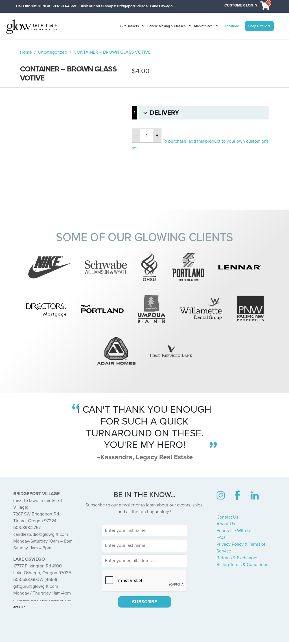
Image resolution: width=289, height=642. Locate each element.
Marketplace (203, 26)
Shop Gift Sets (259, 26)
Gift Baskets (129, 26)
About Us (225, 524)
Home (26, 52)
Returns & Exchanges (237, 558)
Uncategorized (52, 52)
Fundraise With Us (234, 531)
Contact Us (227, 517)
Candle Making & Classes (166, 26)
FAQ (220, 537)
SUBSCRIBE (144, 602)
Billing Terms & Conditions (242, 564)
